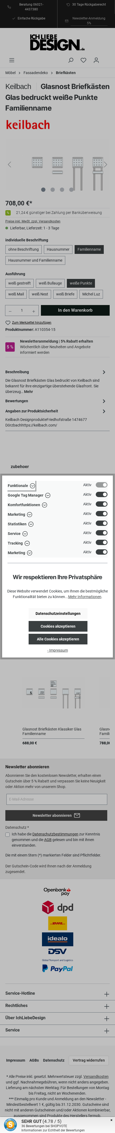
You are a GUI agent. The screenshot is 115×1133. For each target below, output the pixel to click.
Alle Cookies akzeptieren (58, 639)
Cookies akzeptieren (58, 626)
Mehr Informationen (84, 597)
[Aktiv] (102, 485)
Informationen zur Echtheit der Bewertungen (53, 1130)
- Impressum (57, 650)
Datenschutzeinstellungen (58, 613)
